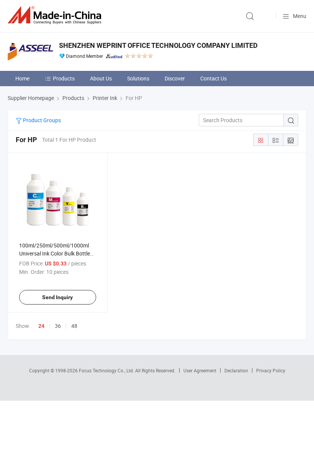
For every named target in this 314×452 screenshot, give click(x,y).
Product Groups (41, 120)
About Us (101, 78)
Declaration (236, 370)
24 (41, 326)
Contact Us (213, 78)
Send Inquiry (57, 297)
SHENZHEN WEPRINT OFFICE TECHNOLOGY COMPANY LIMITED (158, 45)
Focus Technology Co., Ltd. (107, 370)
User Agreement (199, 370)
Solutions (138, 78)
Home (22, 78)
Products (64, 78)
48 (74, 325)
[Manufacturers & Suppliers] (56, 15)
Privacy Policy (270, 370)
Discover (175, 78)
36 (58, 325)
